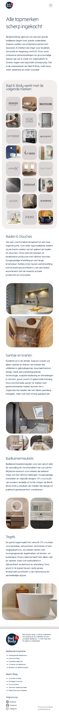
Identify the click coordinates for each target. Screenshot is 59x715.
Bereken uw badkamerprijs (18, 667)
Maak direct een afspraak (18, 690)
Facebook (13, 705)
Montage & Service (15, 681)
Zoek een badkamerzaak (18, 687)
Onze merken (14, 684)
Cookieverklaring (44, 709)
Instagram (13, 709)
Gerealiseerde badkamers (18, 655)
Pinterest (13, 702)
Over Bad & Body (15, 678)
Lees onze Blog (14, 658)
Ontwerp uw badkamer (17, 664)
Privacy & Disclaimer (45, 707)
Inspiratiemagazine (16, 661)
